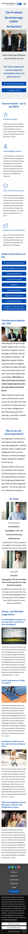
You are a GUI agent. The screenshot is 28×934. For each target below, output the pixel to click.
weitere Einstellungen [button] (14, 931)
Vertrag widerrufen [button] (14, 891)
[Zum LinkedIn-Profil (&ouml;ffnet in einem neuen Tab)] (15, 867)
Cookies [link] (14, 887)
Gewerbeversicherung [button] (14, 301)
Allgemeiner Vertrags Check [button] (14, 295)
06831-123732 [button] (15, 90)
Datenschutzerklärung (11, 919)
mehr (16, 675)
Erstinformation (14, 879)
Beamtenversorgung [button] (14, 290)
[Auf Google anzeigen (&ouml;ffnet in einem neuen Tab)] (19, 867)
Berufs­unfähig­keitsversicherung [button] (14, 268)
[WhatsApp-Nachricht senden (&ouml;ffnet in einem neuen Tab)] (12, 867)
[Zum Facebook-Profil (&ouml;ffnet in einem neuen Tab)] (9, 867)
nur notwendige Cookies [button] (14, 927)
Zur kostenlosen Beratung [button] (15, 84)
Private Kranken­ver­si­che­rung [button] (14, 263)
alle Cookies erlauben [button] (14, 924)
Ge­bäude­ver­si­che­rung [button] (14, 274)
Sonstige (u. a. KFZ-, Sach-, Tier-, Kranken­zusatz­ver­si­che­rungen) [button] (14, 308)
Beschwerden (14, 883)
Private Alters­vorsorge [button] (14, 279)
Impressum (14, 872)
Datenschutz (14, 875)
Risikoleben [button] (14, 285)
